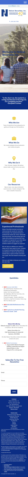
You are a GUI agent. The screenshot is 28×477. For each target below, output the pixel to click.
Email (2, 372)
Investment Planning (14, 416)
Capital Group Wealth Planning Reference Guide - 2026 (14, 310)
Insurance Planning (14, 419)
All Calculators (14, 428)
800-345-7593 (15, 21)
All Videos (14, 426)
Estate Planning (14, 417)
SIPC (22, 459)
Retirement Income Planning (14, 414)
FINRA (20, 459)
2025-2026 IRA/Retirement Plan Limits (14, 305)
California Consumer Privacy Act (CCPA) (12, 447)
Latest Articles (14, 425)
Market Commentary (11, 343)
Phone (3, 380)
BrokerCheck (3, 430)
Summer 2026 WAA (12, 287)
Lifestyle (14, 423)
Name (2, 364)
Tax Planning (14, 420)
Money (14, 422)
